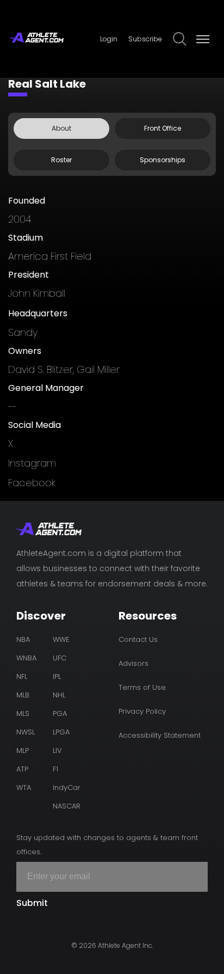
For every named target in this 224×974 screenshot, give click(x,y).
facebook (31, 482)
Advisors (133, 663)
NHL (59, 695)
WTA (23, 787)
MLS (22, 713)
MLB (22, 695)
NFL (21, 676)
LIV (57, 750)
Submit (32, 903)
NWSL (25, 732)
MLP (22, 750)
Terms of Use (142, 687)
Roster (61, 159)
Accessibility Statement (160, 735)
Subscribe (145, 39)
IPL (57, 676)
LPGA (61, 732)
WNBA (26, 658)
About (61, 128)
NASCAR (66, 806)
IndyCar (66, 787)
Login (108, 39)
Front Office (162, 128)
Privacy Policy (142, 711)
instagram (32, 463)
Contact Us (138, 639)
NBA (23, 639)
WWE (61, 639)
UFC (59, 658)
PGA (60, 713)
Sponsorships (162, 159)
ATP (22, 769)
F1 (55, 769)
